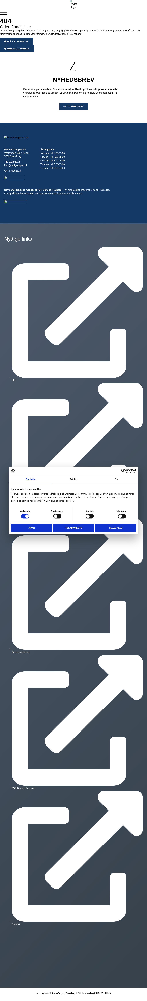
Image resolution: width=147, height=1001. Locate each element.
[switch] (57, 516)
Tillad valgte (73, 528)
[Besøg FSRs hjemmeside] (15, 205)
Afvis (31, 528)
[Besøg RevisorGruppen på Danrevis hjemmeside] (14, 178)
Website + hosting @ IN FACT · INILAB (94, 993)
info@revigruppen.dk (15, 165)
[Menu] (3, 12)
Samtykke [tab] (30, 479)
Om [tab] (116, 479)
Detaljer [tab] (74, 479)
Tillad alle (115, 528)
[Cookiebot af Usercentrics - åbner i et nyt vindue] (123, 471)
